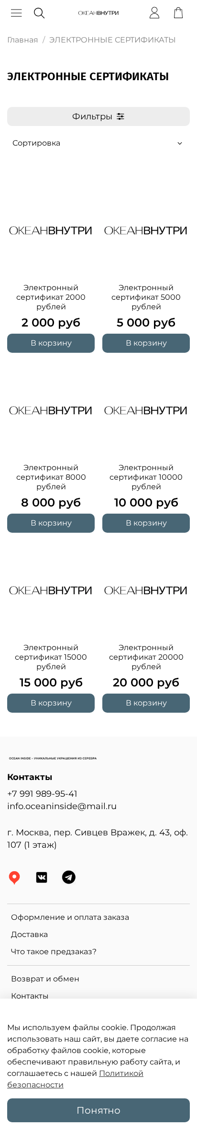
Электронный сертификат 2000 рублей (51, 297)
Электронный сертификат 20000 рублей (146, 657)
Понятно (98, 1110)
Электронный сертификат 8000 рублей (51, 477)
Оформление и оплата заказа (70, 917)
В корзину (51, 343)
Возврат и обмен (45, 978)
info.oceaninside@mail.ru (62, 806)
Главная (22, 39)
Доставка (29, 934)
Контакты (30, 996)
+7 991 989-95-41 (42, 794)
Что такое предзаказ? (54, 951)
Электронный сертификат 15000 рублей (51, 657)
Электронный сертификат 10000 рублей (146, 477)
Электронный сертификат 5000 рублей (146, 297)
